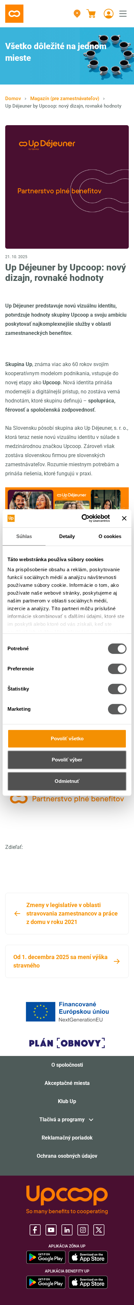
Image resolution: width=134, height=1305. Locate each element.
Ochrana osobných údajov (67, 1156)
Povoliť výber (67, 759)
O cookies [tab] (110, 536)
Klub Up (67, 1101)
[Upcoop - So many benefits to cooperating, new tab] (67, 1199)
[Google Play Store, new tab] (45, 1257)
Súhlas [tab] (24, 536)
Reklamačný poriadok (67, 1138)
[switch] (117, 669)
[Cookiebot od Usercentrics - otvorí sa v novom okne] (83, 518)
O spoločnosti (67, 1065)
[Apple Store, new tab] (88, 1257)
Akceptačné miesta (67, 1083)
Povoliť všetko (67, 738)
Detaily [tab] (67, 536)
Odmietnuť (67, 781)
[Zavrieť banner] (124, 518)
